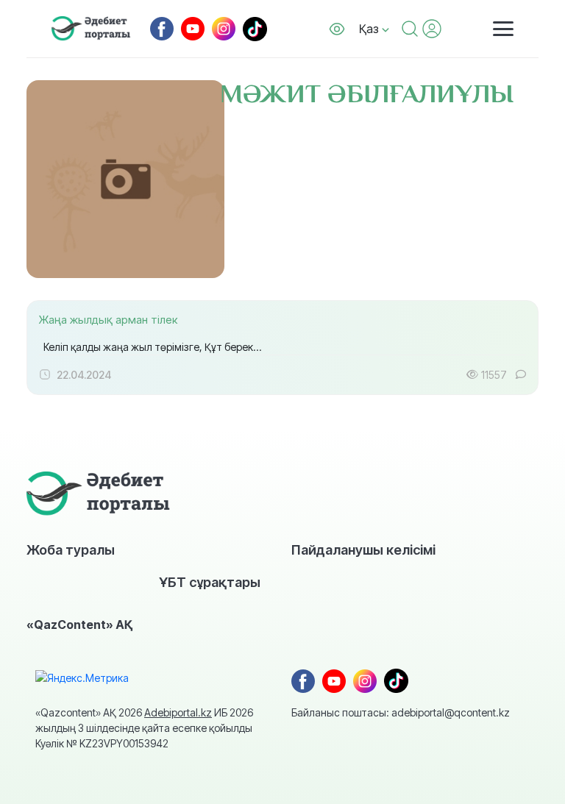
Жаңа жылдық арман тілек (108, 320)
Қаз (370, 28)
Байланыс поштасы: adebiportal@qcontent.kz (400, 712)
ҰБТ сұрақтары (209, 582)
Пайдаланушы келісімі (363, 549)
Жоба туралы (70, 549)
